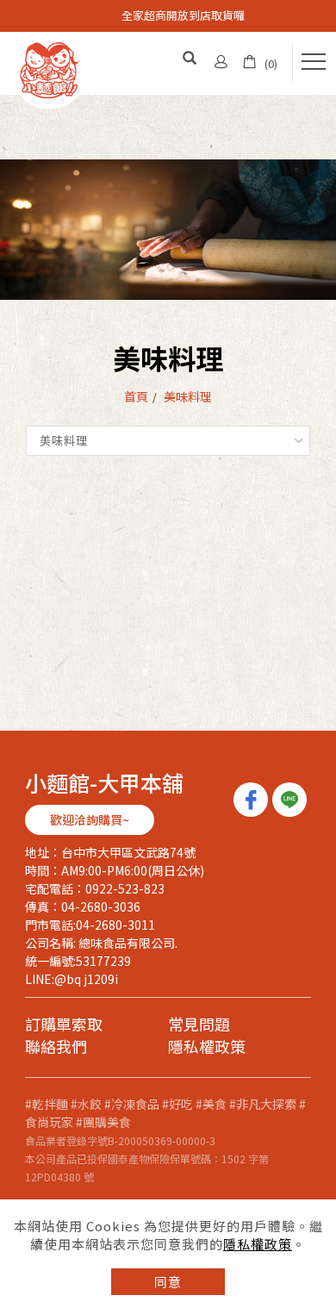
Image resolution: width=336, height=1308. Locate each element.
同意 (168, 1282)
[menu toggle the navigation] (314, 62)
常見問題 (199, 1025)
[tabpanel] (168, 229)
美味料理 (188, 396)
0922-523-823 (125, 888)
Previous (8, 9)
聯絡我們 (56, 1047)
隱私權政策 (257, 1244)
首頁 (136, 396)
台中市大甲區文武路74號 (128, 852)
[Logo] (49, 69)
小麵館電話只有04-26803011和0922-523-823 (183, 18)
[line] (291, 799)
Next (8, 22)
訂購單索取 (64, 1025)
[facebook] (252, 799)
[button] (190, 59)
